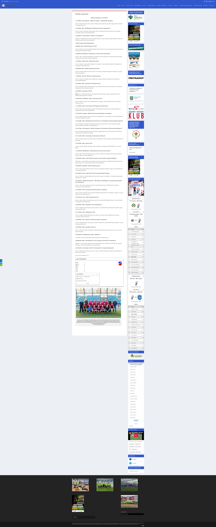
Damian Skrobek (133, 412)
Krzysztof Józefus (133, 380)
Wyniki (136, 423)
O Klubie (118, 5)
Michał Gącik (133, 393)
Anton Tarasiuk (133, 414)
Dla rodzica (176, 5)
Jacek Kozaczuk (133, 401)
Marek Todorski (133, 409)
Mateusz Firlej (133, 417)
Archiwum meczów (137, 5)
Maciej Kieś (132, 390)
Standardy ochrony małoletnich (186, 5)
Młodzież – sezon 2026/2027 (162, 5)
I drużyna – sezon (129, 5)
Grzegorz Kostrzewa (134, 398)
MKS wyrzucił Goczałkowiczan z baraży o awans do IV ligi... (19, 1)
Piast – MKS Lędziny (133, 449)
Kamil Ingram (133, 377)
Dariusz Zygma (133, 372)
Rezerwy (144, 5)
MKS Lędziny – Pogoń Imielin (134, 444)
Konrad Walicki (133, 406)
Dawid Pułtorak (133, 404)
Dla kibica (170, 5)
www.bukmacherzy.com (134, 471)
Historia (123, 5)
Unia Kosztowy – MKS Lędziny (135, 452)
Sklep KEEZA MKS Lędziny (198, 5)
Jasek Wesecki (133, 369)
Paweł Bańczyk (133, 388)
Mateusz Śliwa (133, 385)
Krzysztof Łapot (133, 374)
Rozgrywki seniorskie (151, 5)
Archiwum (131, 425)
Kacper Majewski (133, 382)
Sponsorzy (206, 5)
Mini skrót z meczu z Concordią (135, 441)
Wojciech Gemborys (134, 396)
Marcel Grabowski (133, 366)
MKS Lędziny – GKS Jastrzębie (135, 446)
